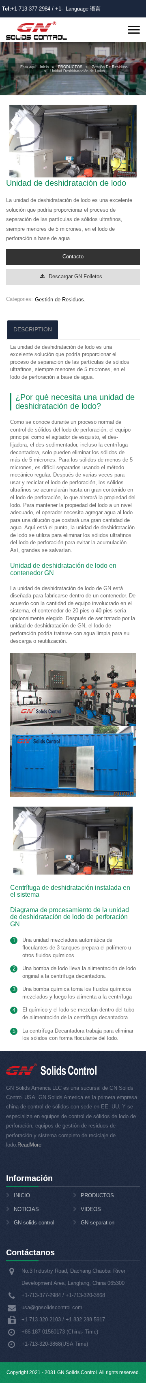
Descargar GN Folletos (75, 276)
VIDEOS (91, 1209)
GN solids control (34, 1223)
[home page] (36, 30)
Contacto (73, 256)
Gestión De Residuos (110, 67)
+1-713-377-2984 (30, 9)
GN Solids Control (77, 1372)
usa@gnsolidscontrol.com (51, 1307)
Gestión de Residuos (59, 299)
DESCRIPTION (32, 329)
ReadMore (29, 1145)
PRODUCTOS (70, 67)
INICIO (22, 1195)
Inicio (44, 67)
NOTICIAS (26, 1209)
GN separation (97, 1223)
